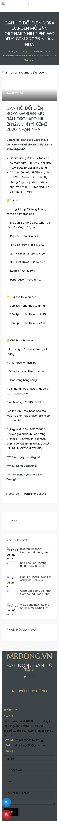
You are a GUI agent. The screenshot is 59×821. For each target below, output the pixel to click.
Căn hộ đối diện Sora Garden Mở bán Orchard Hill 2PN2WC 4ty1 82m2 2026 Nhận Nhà (26, 118)
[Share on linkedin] (21, 702)
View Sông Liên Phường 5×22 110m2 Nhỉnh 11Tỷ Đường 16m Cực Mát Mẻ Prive (35, 606)
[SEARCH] (46, 520)
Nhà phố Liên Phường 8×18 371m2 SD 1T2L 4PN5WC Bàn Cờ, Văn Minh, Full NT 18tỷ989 (34, 564)
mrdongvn (40, 493)
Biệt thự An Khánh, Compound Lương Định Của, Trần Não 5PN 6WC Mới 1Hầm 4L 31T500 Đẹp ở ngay (35, 550)
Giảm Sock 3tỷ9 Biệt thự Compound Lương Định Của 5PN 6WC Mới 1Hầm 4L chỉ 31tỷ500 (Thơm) (35, 592)
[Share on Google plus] (16, 702)
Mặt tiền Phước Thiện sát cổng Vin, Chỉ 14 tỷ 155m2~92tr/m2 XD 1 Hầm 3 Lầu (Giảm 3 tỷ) (36, 578)
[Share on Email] (27, 702)
